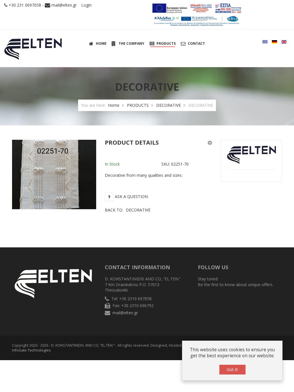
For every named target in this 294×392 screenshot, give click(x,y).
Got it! (232, 369)
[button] (210, 142)
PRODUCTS (138, 105)
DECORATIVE (168, 105)
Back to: (127, 210)
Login (86, 5)
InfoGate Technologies (31, 350)
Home (113, 105)
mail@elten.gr (64, 5)
